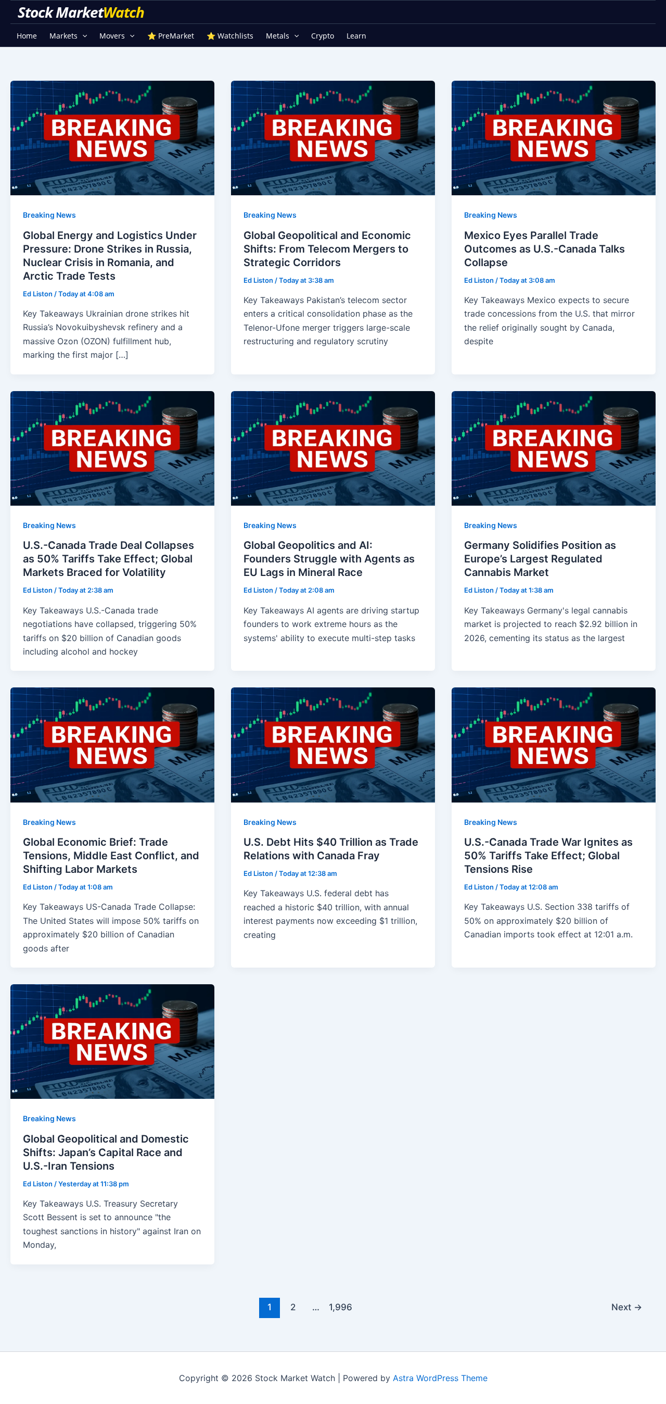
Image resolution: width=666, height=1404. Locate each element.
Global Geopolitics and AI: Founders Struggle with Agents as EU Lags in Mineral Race (329, 559)
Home (27, 36)
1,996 (339, 1306)
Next (626, 1306)
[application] (82, 35)
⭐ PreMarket (170, 36)
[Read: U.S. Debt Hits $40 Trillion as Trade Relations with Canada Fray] (333, 744)
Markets (63, 36)
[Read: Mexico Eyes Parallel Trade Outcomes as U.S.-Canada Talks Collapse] (554, 137)
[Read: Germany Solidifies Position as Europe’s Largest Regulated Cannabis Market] (554, 447)
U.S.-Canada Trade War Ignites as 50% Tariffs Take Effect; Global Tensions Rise (548, 855)
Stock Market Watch (82, 12)
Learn (356, 36)
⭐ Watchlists (230, 36)
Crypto (322, 36)
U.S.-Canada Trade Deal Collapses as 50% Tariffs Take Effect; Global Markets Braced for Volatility (108, 559)
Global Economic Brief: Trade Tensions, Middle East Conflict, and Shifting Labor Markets (111, 855)
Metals (277, 36)
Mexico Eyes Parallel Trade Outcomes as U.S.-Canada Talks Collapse (544, 249)
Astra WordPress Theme (440, 1378)
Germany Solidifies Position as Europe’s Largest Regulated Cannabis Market (540, 559)
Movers (112, 36)
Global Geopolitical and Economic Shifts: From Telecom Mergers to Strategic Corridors (327, 249)
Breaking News (49, 214)
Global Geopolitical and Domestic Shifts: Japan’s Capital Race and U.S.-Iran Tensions (106, 1152)
